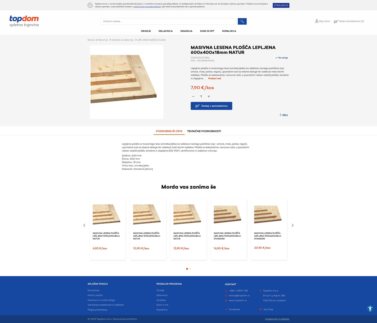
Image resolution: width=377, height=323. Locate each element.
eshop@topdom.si (239, 295)
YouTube (268, 309)
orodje (160, 290)
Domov (91, 40)
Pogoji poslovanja (97, 309)
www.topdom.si (238, 300)
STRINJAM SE (281, 5)
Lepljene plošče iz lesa (151, 40)
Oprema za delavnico (123, 40)
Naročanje (93, 290)
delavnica (162, 295)
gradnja (161, 300)
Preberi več (214, 78)
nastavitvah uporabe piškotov (147, 6)
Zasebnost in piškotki (277, 319)
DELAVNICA (103, 40)
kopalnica (162, 309)
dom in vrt (162, 304)
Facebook (234, 309)
